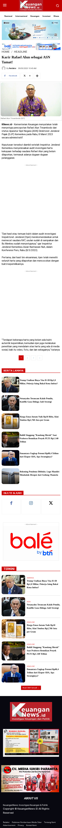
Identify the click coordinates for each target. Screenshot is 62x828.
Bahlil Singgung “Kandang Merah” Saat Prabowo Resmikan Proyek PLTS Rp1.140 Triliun (39, 438)
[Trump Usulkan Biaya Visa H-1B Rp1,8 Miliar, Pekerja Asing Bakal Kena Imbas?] (10, 384)
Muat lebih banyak (30, 688)
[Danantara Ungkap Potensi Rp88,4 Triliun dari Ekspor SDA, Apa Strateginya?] (10, 458)
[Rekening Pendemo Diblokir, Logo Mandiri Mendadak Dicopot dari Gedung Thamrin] (10, 476)
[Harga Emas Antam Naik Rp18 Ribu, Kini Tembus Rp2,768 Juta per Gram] (10, 421)
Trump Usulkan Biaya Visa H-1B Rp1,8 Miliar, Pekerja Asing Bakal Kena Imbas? (42, 584)
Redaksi (12, 68)
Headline (20, 51)
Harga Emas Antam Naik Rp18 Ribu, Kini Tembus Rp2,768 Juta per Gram (42, 628)
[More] (37, 76)
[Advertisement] (31, 197)
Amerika (30, 578)
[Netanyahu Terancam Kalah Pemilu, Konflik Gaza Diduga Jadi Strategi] (10, 403)
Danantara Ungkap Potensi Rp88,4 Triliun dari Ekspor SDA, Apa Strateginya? (43, 672)
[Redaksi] (4, 68)
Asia (29, 602)
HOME (6, 51)
